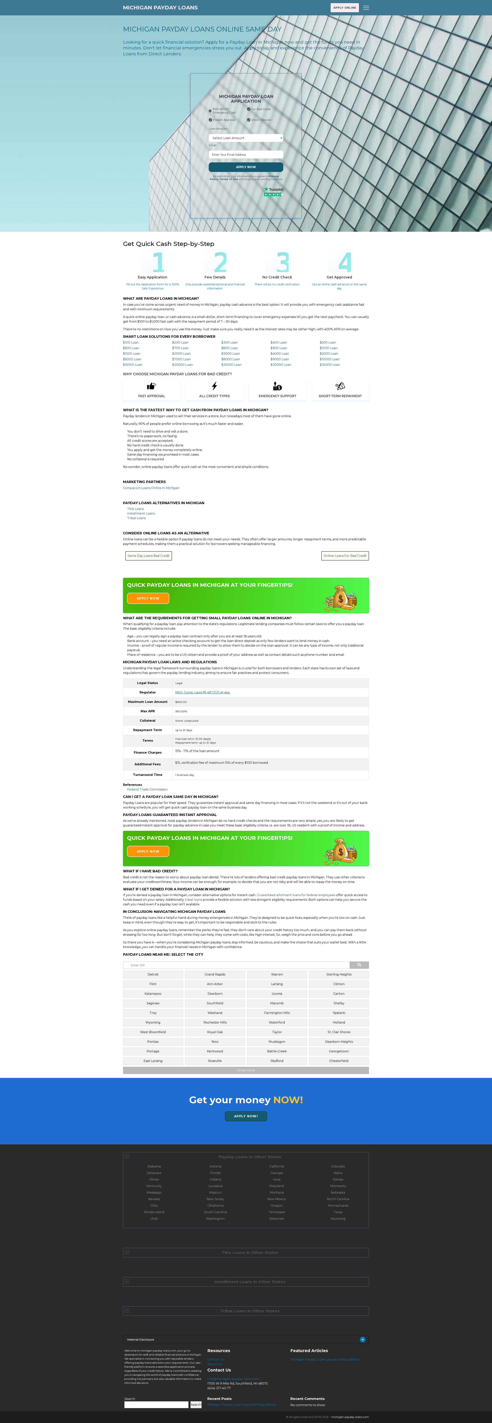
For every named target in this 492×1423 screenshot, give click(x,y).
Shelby (339, 1003)
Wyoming (152, 1022)
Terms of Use (228, 179)
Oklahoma (215, 1205)
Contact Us (215, 1359)
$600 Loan (131, 348)
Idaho (338, 1173)
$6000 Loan (132, 359)
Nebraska (338, 1192)
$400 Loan (279, 342)
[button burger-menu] (366, 8)
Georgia (277, 1173)
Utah (154, 1218)
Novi (215, 1042)
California (277, 1166)
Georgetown (339, 1051)
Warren (277, 974)
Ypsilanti (339, 1013)
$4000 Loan (280, 353)
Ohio (154, 1205)
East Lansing (153, 1061)
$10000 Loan (330, 359)
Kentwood (215, 1051)
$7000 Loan (181, 359)
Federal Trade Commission (147, 789)
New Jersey (215, 1199)
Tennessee (276, 1212)
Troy (153, 1013)
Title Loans (135, 509)
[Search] (359, 965)
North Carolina (338, 1199)
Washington (215, 1218)
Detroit (153, 974)
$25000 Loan (231, 365)
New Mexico (276, 1199)
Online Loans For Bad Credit (345, 556)
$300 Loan (229, 342)
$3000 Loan (230, 353)
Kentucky (154, 1186)
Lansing (277, 984)
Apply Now (246, 167)
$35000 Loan (330, 365)
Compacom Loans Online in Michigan (151, 488)
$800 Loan (229, 348)
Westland (215, 1013)
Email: (213, 145)
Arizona (215, 1166)
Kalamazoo (153, 993)
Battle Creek (277, 1051)
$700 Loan (180, 348)
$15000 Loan (132, 365)
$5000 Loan (329, 353)
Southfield (215, 1003)
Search (129, 1399)
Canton (339, 993)
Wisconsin (276, 1218)
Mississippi (154, 1192)
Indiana (215, 1179)
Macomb (277, 1003)
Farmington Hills (277, 1013)
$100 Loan (131, 342)
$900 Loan (279, 348)
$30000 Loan (281, 365)
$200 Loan (180, 342)
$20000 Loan (182, 365)
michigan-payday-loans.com (350, 1417)
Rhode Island (154, 1212)
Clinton (339, 984)
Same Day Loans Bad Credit (149, 556)
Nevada (154, 1199)
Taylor (277, 1032)
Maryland (276, 1186)
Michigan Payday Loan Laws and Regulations (324, 1359)
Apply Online (344, 7)
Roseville (215, 1061)
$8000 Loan (230, 359)
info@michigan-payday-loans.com (233, 1379)
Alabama (154, 1166)
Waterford (277, 1022)
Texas (338, 1212)
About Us (214, 1364)
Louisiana (215, 1186)
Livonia (277, 993)
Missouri (215, 1192)
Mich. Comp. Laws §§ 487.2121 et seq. (202, 692)
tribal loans (193, 900)
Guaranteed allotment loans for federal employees (296, 895)
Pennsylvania (338, 1205)
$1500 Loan (131, 353)
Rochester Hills (215, 1022)
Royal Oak (215, 1032)
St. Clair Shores (339, 1032)
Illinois (154, 1179)
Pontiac (153, 1042)
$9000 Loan (280, 359)
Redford (277, 1061)
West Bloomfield (153, 1032)
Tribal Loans (136, 518)
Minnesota (338, 1186)
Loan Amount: (218, 128)
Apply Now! (246, 1116)
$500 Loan (328, 342)
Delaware (154, 1173)
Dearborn (215, 993)
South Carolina (215, 1212)
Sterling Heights (339, 974)
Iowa (276, 1179)
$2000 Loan (181, 353)
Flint (153, 984)
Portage (153, 1051)
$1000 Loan (328, 348)
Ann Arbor (215, 984)
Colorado (338, 1166)
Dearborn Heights (339, 1042)
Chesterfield (338, 1061)
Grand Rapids (215, 974)
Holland (339, 1022)
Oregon (277, 1205)
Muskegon (277, 1042)
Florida (215, 1173)
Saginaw (153, 1003)
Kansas (338, 1179)
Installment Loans (141, 513)
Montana (277, 1192)
